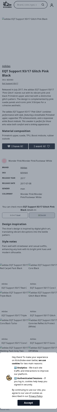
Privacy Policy (35, 396)
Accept (28, 402)
